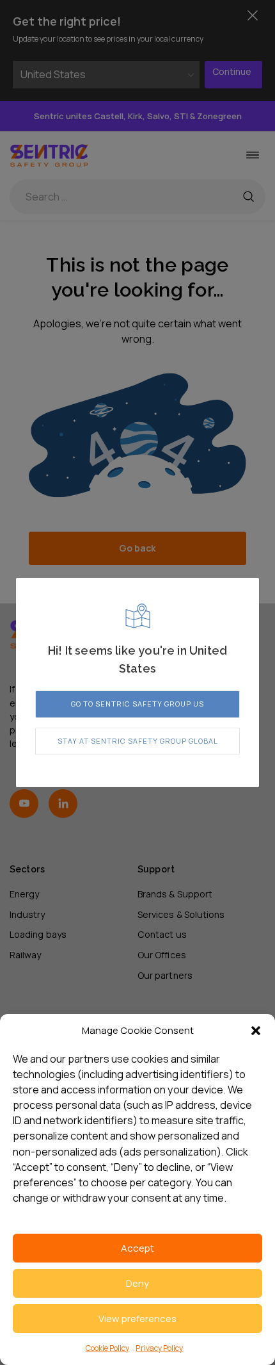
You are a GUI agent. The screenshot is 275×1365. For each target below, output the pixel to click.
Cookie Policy (108, 1348)
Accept (137, 1248)
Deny (137, 1283)
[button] (255, 1030)
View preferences (137, 1318)
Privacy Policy (159, 1348)
